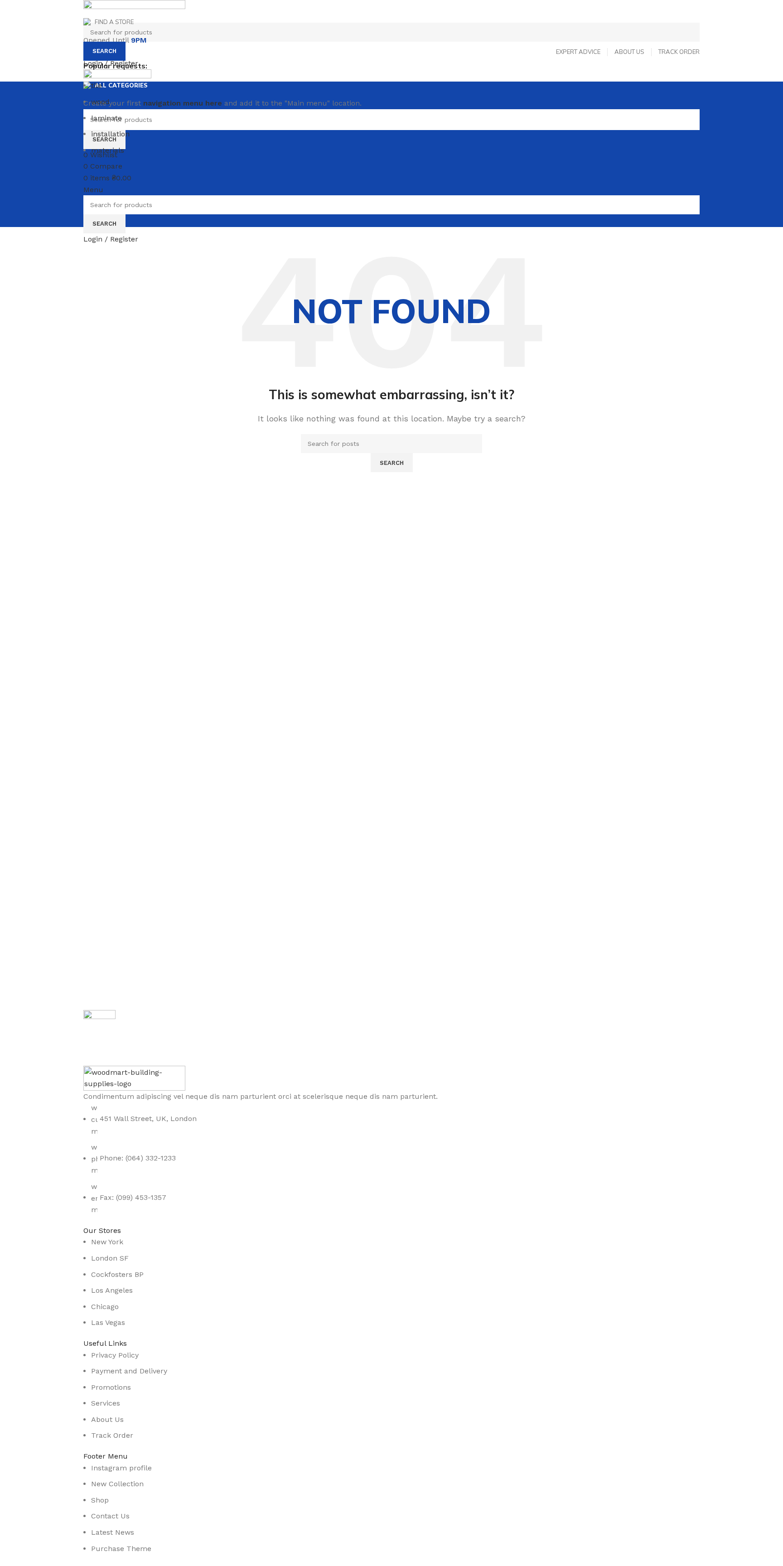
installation (110, 134)
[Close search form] (11, 11)
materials (107, 150)
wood (100, 101)
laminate (106, 118)
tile (96, 85)
